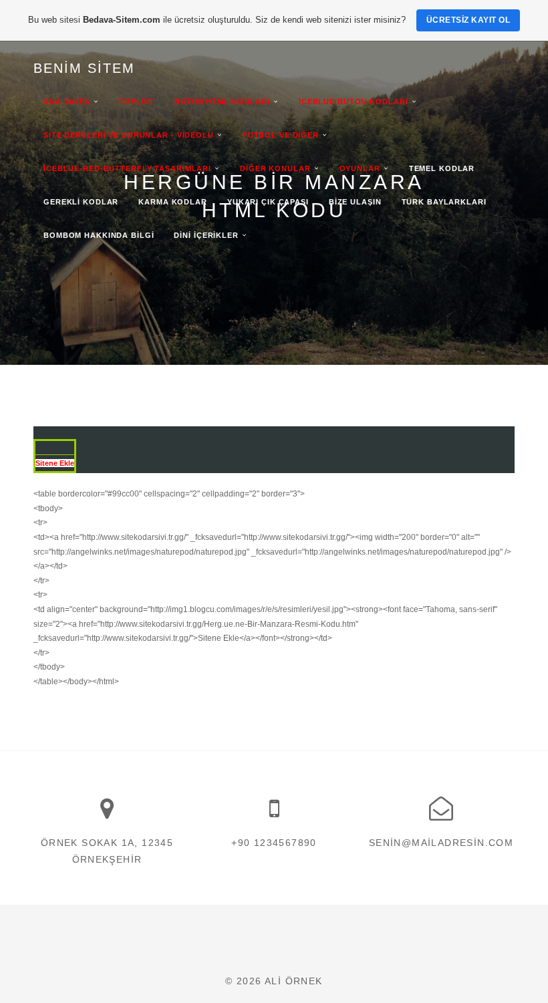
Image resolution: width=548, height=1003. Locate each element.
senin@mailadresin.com (441, 842)
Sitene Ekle (54, 463)
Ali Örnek (294, 981)
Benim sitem (84, 68)
